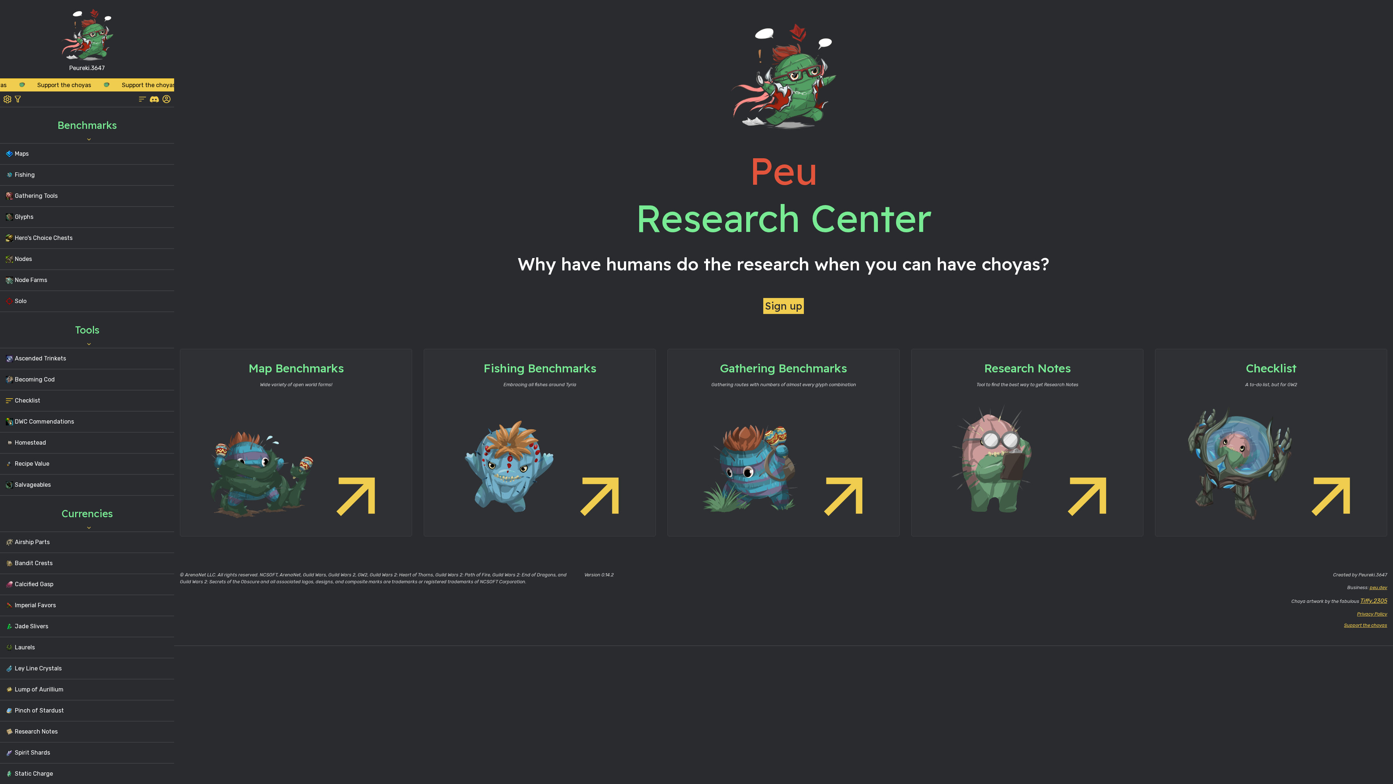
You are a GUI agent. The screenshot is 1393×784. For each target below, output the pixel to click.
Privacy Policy (1372, 614)
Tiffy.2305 (1373, 600)
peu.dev (1378, 587)
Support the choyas (1365, 625)
